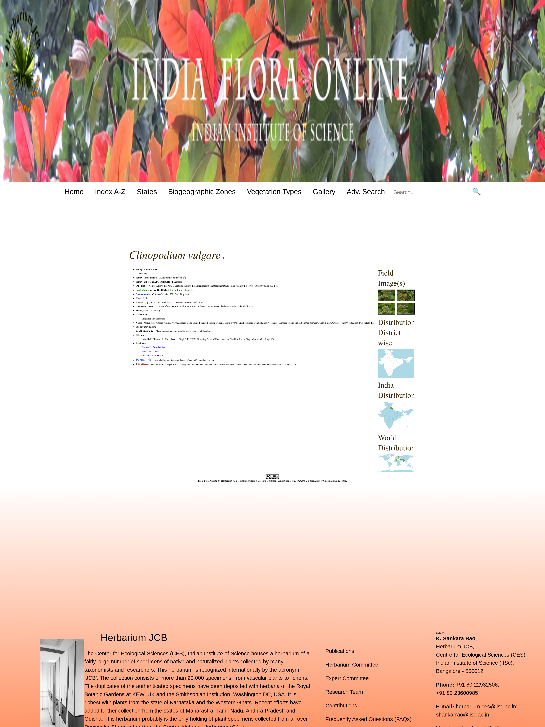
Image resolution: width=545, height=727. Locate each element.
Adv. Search (366, 192)
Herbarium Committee (351, 665)
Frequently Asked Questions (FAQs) (368, 719)
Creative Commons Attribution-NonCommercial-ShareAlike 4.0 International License (302, 480)
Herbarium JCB (229, 480)
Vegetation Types (274, 192)
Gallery (324, 192)
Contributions (341, 705)
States (147, 192)
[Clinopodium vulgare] (386, 300)
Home (74, 192)
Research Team (344, 692)
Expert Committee (347, 678)
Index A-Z (110, 192)
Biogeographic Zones (202, 192)
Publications (339, 651)
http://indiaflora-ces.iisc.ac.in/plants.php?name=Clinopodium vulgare (183, 359)
